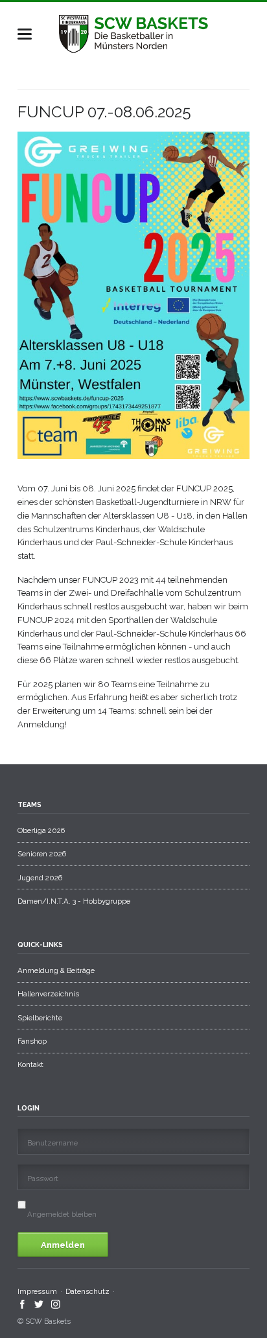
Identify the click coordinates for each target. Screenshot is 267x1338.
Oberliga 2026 (41, 830)
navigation (24, 34)
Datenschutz (87, 1291)
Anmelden (63, 1245)
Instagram (56, 1304)
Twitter (39, 1304)
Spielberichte (39, 1017)
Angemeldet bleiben (62, 1214)
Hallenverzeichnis (48, 993)
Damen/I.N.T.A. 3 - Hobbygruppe (73, 901)
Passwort (42, 1178)
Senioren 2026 (41, 853)
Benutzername (52, 1142)
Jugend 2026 (39, 877)
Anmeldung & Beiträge (56, 970)
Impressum (37, 1291)
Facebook (22, 1304)
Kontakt (30, 1064)
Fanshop (32, 1041)
